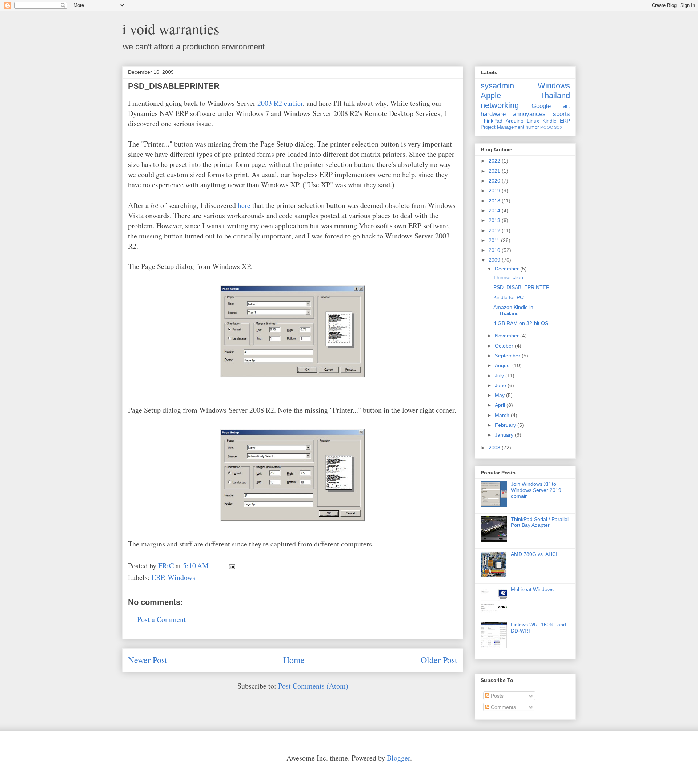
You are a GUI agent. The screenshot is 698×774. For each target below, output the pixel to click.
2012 (495, 230)
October (505, 346)
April (500, 405)
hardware (493, 114)
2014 (495, 210)
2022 (495, 161)
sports (561, 114)
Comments (502, 707)
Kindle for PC (508, 297)
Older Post (439, 660)
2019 (495, 190)
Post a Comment (161, 619)
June (501, 385)
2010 (495, 250)
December (507, 269)
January (505, 435)
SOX (558, 127)
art (566, 106)
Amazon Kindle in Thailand (513, 310)
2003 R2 (269, 103)
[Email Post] (231, 565)
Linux (533, 121)
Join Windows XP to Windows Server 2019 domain (536, 490)
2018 (495, 201)
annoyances (529, 114)
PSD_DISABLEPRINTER (521, 287)
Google (541, 106)
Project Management (502, 127)
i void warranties (171, 28)
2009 (495, 260)
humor (532, 127)
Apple (491, 95)
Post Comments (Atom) (313, 686)
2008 (495, 447)
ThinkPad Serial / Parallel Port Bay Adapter (540, 522)
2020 (495, 181)
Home (294, 660)
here (244, 205)
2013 (495, 220)
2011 (495, 240)
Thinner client (509, 277)
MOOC (546, 127)
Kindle (549, 121)
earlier (293, 103)
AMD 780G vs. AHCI (534, 554)
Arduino (515, 121)
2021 (495, 171)
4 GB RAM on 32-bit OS (520, 323)
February (506, 425)
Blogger (398, 758)
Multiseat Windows (532, 589)
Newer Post (147, 660)
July (500, 375)
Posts (496, 696)
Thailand (555, 95)
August (503, 365)
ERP (158, 577)
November (507, 335)
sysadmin (497, 85)
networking (500, 105)
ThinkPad (491, 121)
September (508, 355)
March (503, 415)
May (500, 395)
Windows (181, 577)
